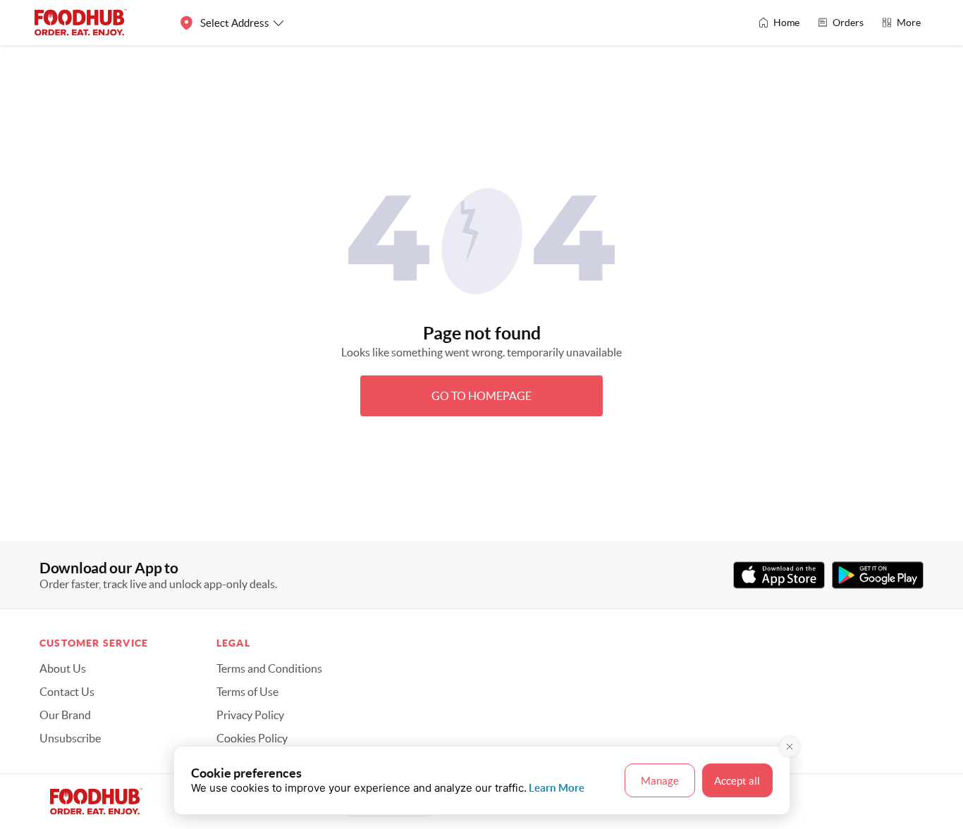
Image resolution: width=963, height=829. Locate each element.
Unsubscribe (70, 738)
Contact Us (66, 691)
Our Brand (65, 715)
